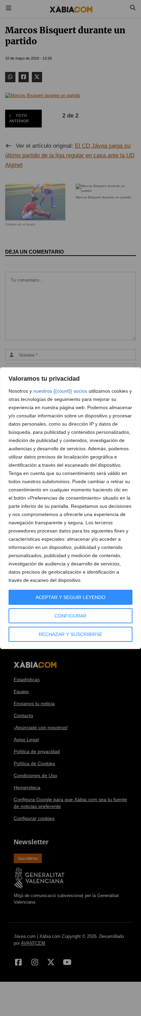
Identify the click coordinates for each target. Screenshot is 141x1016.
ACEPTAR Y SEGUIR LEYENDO (70, 597)
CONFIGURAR (70, 616)
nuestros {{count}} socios (60, 391)
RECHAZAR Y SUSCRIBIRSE (70, 634)
